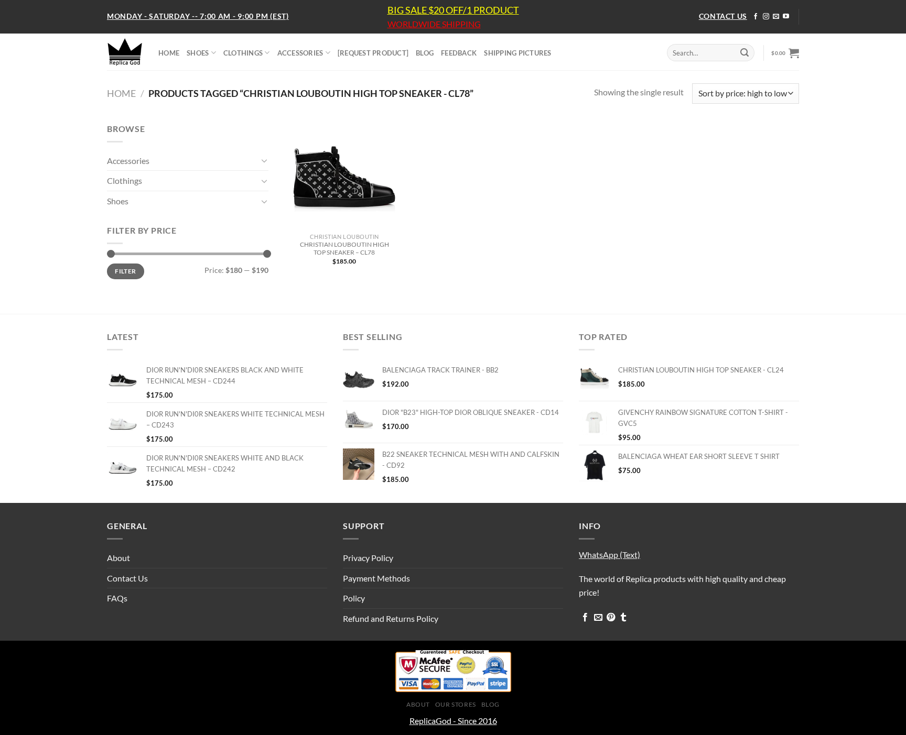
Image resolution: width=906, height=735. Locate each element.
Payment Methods (376, 578)
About (118, 558)
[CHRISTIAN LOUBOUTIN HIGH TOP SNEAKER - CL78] (344, 175)
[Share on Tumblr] (623, 617)
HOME (168, 53)
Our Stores (455, 704)
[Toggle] (264, 160)
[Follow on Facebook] (755, 16)
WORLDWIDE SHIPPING (434, 24)
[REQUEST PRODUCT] (373, 53)
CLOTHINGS (243, 53)
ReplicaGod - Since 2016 (453, 721)
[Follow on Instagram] (766, 16)
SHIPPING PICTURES (517, 53)
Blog (490, 704)
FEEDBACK (459, 53)
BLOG (425, 53)
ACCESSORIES (300, 53)
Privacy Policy (368, 558)
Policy (354, 598)
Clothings (124, 180)
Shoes (117, 201)
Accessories (128, 161)
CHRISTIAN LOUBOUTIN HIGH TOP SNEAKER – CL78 (344, 248)
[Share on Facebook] (585, 617)
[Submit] (744, 53)
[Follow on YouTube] (786, 16)
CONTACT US (723, 16)
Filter (125, 271)
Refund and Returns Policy (390, 618)
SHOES (198, 53)
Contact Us (127, 578)
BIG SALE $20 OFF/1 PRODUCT (453, 10)
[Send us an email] (776, 16)
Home (121, 93)
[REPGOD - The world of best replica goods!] (125, 52)
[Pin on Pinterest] (611, 617)
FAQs (117, 598)
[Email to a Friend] (598, 617)
